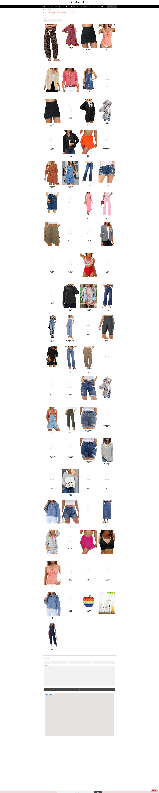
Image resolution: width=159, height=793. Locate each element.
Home (44, 6)
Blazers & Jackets (88, 6)
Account (108, 1)
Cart (114, 1)
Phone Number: (95, 659)
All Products (66, 6)
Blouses (73, 6)
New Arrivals (50, 6)
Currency (97, 1)
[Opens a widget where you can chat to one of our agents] (154, 790)
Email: (69, 659)
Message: (45, 665)
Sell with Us (101, 6)
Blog (95, 6)
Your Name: (46, 659)
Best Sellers (58, 6)
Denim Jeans (79, 6)
